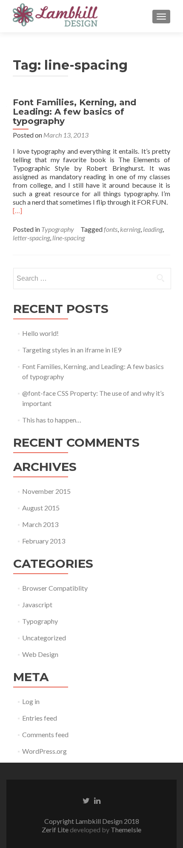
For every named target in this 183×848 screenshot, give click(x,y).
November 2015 (46, 491)
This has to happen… (51, 420)
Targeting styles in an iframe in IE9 (71, 350)
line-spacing (68, 238)
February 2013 (43, 541)
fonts (110, 229)
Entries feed (39, 718)
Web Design (40, 654)
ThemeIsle (126, 829)
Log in (31, 701)
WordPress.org (44, 751)
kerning (130, 229)
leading (153, 229)
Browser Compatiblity (55, 588)
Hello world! (40, 333)
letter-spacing (31, 238)
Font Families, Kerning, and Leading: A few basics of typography (74, 111)
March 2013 (40, 524)
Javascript (37, 604)
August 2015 (41, 508)
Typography (57, 229)
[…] (17, 210)
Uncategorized (44, 638)
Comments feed (45, 734)
